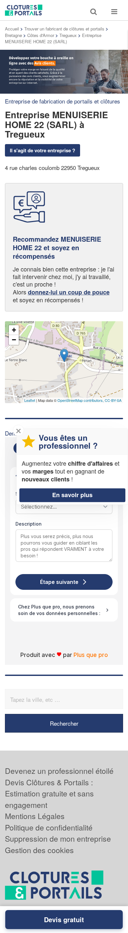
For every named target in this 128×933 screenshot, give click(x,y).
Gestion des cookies (39, 850)
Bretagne (13, 35)
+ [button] (14, 330)
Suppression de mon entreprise (58, 838)
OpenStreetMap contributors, (81, 400)
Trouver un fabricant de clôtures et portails (64, 29)
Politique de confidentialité (49, 827)
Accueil (12, 29)
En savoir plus (72, 495)
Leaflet (29, 400)
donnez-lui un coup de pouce (69, 292)
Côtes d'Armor (40, 35)
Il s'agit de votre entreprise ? (42, 150)
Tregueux (68, 35)
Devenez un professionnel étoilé (59, 770)
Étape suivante (59, 582)
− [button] (14, 340)
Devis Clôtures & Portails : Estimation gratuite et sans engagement (49, 793)
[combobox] (62, 506)
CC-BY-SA (113, 400)
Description (28, 524)
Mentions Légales (35, 816)
